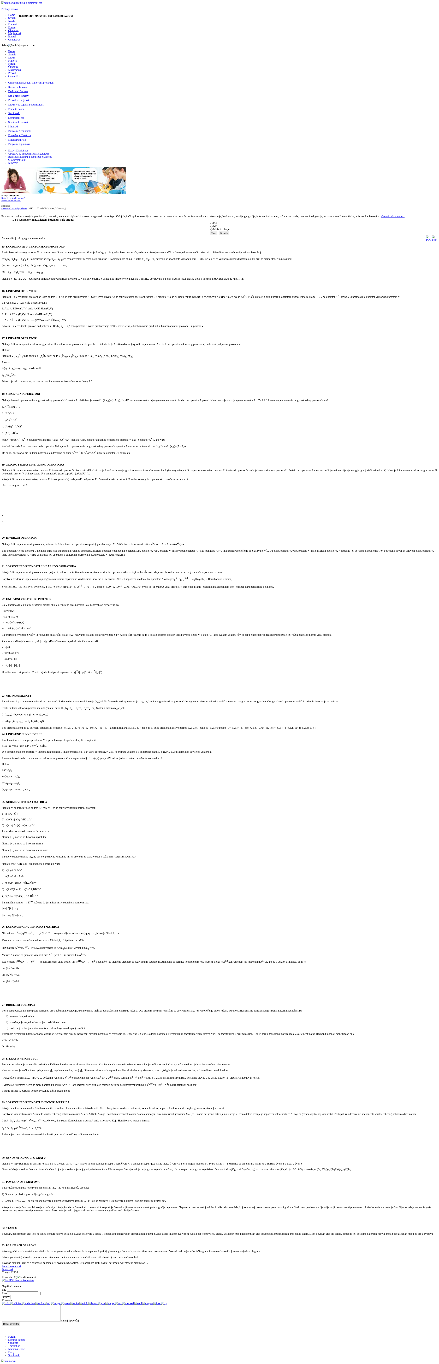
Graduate (13, 1342)
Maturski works (16, 1349)
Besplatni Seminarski (19, 131)
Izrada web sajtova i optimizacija (26, 104)
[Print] (434, 239)
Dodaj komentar (11, 1324)
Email (5, 1293)
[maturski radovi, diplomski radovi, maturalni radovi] (8, 1361)
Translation (14, 1345)
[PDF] (428, 239)
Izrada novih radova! (11, 200)
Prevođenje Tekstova (19, 135)
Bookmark (7, 1269)
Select (4, 45)
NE (215, 226)
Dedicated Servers (18, 91)
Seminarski (14, 113)
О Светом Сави (17, 159)
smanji (64, 1320)
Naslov (6, 1296)
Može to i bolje (221, 229)
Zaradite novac (16, 109)
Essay (11, 1352)
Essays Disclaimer (18, 150)
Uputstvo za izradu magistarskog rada (28, 153)
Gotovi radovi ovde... (393, 216)
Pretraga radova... (10, 9)
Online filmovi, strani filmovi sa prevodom (31, 82)
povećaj (74, 1320)
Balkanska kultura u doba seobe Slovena (30, 156)
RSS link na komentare (21, 1280)
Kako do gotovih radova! (13, 198)
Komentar (7, 1300)
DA (215, 223)
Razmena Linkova (18, 87)
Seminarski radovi (18, 122)
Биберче (13, 162)
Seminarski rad (16, 117)
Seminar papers (16, 1339)
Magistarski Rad (17, 139)
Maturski (13, 126)
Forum (11, 1336)
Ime (4, 1289)
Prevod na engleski (18, 100)
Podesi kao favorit (11, 1266)
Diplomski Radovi (18, 95)
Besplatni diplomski (19, 144)
